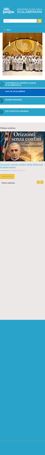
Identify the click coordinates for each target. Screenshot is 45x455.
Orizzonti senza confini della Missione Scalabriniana (21, 166)
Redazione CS (6, 170)
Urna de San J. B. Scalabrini (21, 238)
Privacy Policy (7, 436)
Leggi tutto (6, 176)
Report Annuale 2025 (11, 217)
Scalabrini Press (10, 426)
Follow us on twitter (14, 359)
